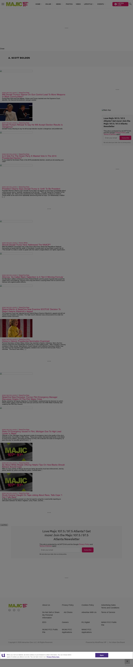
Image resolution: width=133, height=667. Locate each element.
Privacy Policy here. (53, 657)
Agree (102, 655)
